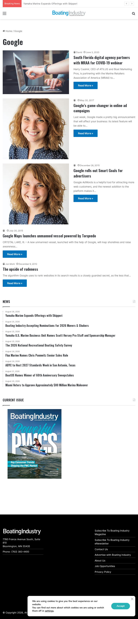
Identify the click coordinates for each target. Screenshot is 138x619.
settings (49, 611)
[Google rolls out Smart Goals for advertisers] (36, 193)
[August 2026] (34, 444)
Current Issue (13, 400)
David (79, 52)
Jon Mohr (10, 264)
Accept (121, 606)
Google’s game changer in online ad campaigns (100, 108)
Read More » (85, 85)
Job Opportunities (105, 566)
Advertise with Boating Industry (113, 554)
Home (8, 31)
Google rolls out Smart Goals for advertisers (98, 173)
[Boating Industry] (69, 13)
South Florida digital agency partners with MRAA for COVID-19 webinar (101, 59)
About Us (100, 560)
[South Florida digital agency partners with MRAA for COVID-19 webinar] (36, 72)
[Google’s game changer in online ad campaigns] (36, 128)
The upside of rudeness (20, 269)
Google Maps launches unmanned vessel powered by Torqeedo (49, 235)
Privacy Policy (103, 571)
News (6, 301)
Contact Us (101, 549)
